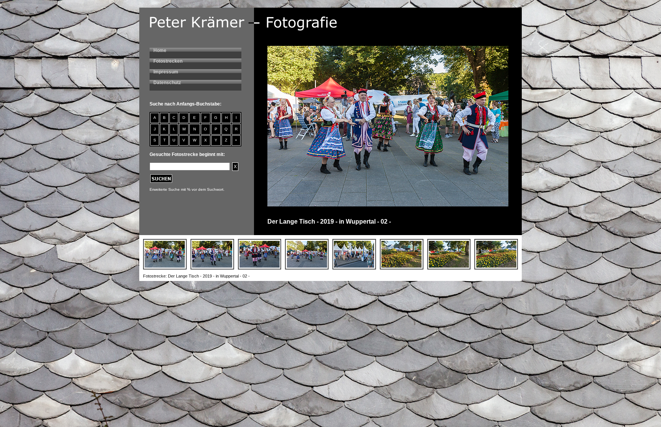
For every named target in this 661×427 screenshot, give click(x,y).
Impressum (165, 72)
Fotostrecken (167, 61)
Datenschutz (167, 82)
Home (159, 50)
